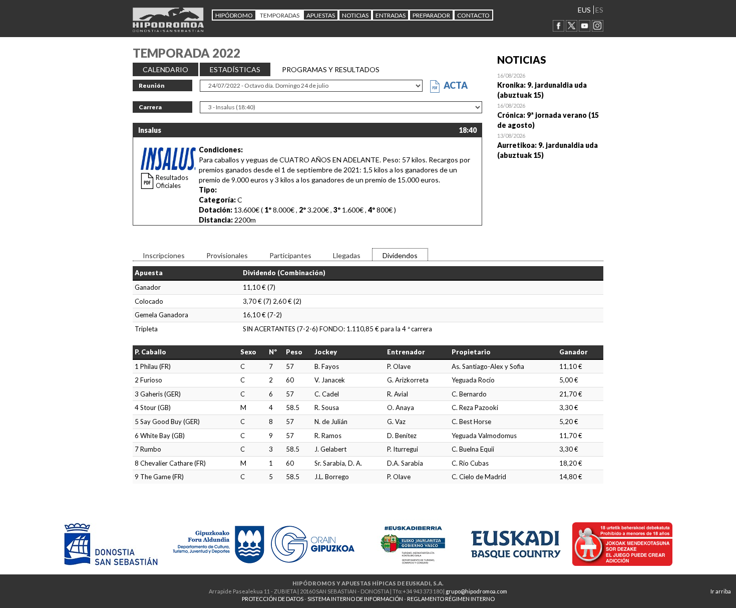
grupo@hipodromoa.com (476, 591)
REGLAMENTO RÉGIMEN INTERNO (451, 598)
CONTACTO (473, 15)
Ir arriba (720, 591)
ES (599, 10)
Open (550, 85)
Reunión (152, 85)
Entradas (391, 15)
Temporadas (279, 15)
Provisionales (227, 255)
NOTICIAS (355, 15)
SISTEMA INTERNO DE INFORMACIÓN (355, 598)
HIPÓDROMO (234, 15)
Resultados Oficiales (172, 181)
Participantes (290, 255)
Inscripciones (164, 255)
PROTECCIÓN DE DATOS (272, 598)
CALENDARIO (165, 69)
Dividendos (400, 255)
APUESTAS (320, 15)
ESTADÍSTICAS (235, 69)
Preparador (431, 15)
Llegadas (346, 255)
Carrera (150, 107)
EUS (584, 10)
